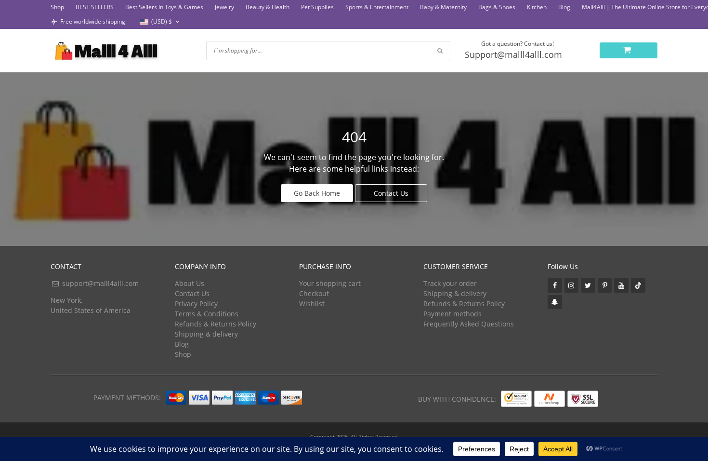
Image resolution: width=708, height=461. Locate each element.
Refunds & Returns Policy (215, 323)
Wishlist (312, 303)
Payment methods (452, 313)
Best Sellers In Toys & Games (164, 7)
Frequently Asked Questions (468, 323)
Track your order (450, 283)
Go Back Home (317, 193)
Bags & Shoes (496, 7)
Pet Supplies (317, 7)
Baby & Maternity (443, 7)
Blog (564, 7)
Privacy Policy (196, 303)
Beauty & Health (267, 7)
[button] (161, 22)
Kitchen (537, 7)
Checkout (314, 293)
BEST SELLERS (95, 7)
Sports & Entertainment (376, 7)
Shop (57, 7)
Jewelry (224, 7)
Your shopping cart (330, 283)
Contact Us (391, 193)
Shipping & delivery (206, 334)
